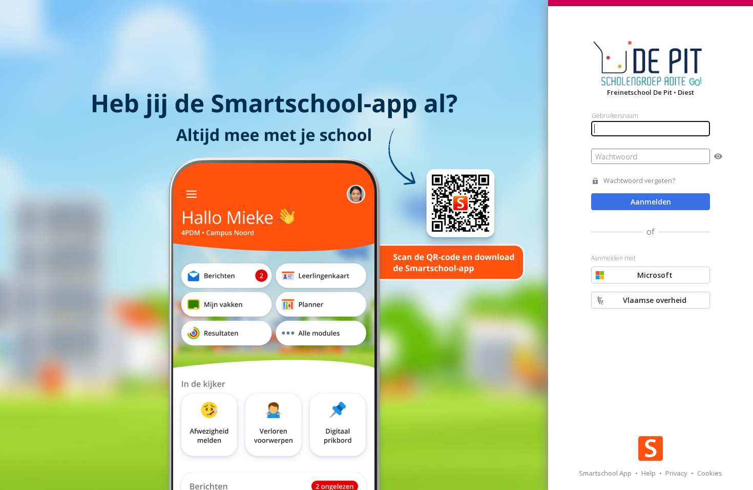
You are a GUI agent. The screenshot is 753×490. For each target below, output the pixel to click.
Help (649, 473)
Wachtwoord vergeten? (639, 180)
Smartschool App (606, 473)
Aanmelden (651, 202)
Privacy (677, 473)
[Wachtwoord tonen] (718, 156)
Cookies (709, 473)
